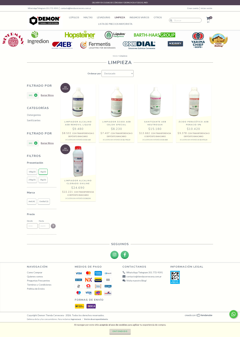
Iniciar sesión (206, 8)
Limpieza (120, 17)
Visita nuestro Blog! (136, 280)
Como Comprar (34, 272)
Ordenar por (94, 73)
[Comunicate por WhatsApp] (233, 314)
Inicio (115, 56)
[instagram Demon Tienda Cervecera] (114, 255)
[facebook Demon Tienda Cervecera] (125, 255)
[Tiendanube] (198, 316)
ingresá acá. (76, 319)
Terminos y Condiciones (39, 284)
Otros (158, 17)
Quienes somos (35, 276)
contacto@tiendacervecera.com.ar (76, 8)
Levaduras (103, 17)
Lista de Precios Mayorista (115, 23)
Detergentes (34, 114)
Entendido (120, 331)
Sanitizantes (33, 120)
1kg (30, 95)
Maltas (88, 17)
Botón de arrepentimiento (96, 319)
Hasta (41, 221)
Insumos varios (139, 17)
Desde (30, 221)
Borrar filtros (47, 95)
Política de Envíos (36, 288)
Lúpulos (74, 17)
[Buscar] (170, 20)
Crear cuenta (193, 8)
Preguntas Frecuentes (38, 280)
